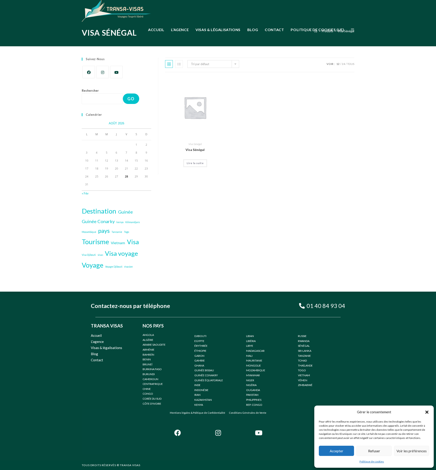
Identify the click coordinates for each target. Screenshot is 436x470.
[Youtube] (116, 72)
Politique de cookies (371, 461)
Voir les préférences (411, 451)
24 (343, 64)
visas (100, 254)
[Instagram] (102, 72)
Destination (99, 211)
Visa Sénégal (195, 144)
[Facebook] (88, 72)
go (131, 98)
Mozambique (89, 231)
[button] (427, 412)
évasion (128, 266)
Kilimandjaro (132, 222)
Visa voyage (121, 253)
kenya (120, 222)
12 (337, 64)
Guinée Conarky (98, 221)
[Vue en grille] (169, 64)
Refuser (374, 451)
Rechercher (90, 90)
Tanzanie (116, 231)
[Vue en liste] (179, 64)
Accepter (336, 451)
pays (104, 230)
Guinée (125, 211)
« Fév (85, 193)
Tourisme (95, 242)
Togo (126, 231)
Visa (133, 242)
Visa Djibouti (89, 254)
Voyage (92, 265)
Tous (350, 64)
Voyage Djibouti (113, 266)
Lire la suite (195, 163)
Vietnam (118, 243)
